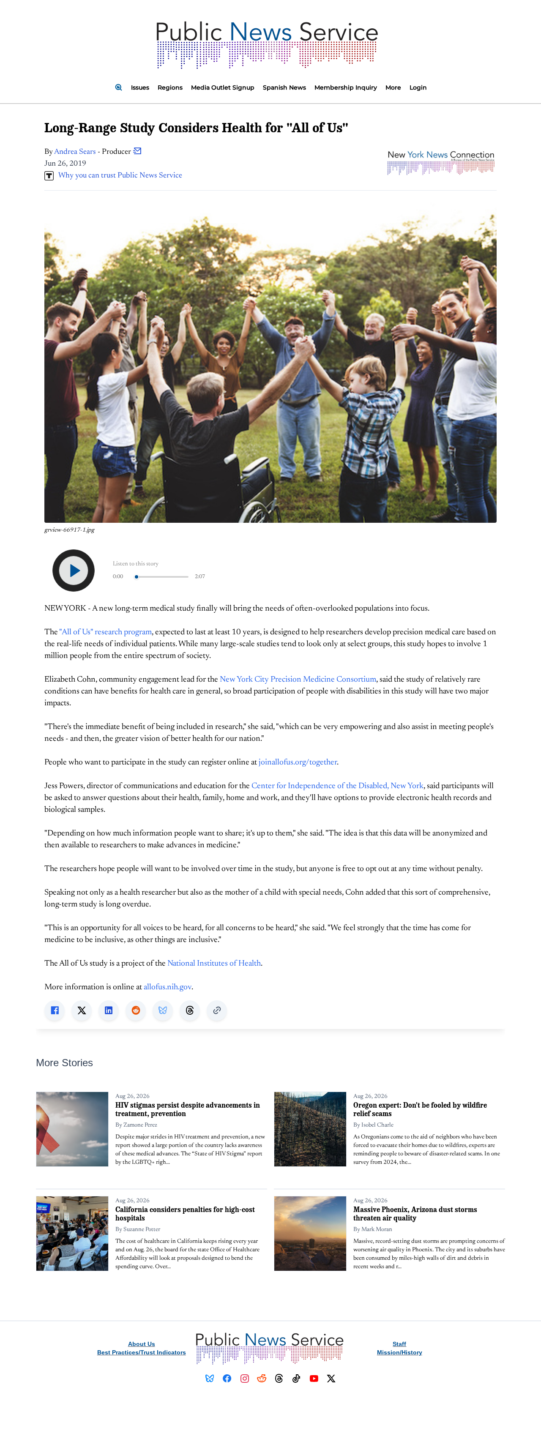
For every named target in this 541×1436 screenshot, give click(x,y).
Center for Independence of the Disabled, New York (337, 786)
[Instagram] (244, 1378)
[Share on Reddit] (136, 1010)
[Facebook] (227, 1378)
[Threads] (279, 1378)
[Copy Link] (217, 1010)
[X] (331, 1378)
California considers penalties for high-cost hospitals (185, 1213)
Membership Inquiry (345, 87)
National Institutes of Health (214, 964)
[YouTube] (314, 1378)
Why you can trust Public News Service (118, 176)
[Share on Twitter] (81, 1010)
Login (418, 87)
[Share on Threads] (190, 1010)
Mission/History (399, 1352)
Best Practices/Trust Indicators (141, 1352)
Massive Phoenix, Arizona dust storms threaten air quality (415, 1213)
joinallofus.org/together (298, 763)
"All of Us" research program (105, 632)
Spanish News (284, 87)
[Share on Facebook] (54, 1010)
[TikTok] (296, 1378)
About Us (141, 1343)
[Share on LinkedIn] (108, 1010)
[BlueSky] (210, 1378)
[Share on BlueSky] (163, 1010)
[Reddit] (262, 1378)
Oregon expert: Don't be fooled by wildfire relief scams (420, 1109)
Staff (399, 1343)
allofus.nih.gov (167, 987)
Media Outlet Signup (222, 87)
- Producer (93, 152)
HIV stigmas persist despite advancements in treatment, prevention (187, 1109)
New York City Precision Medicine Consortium (298, 680)
